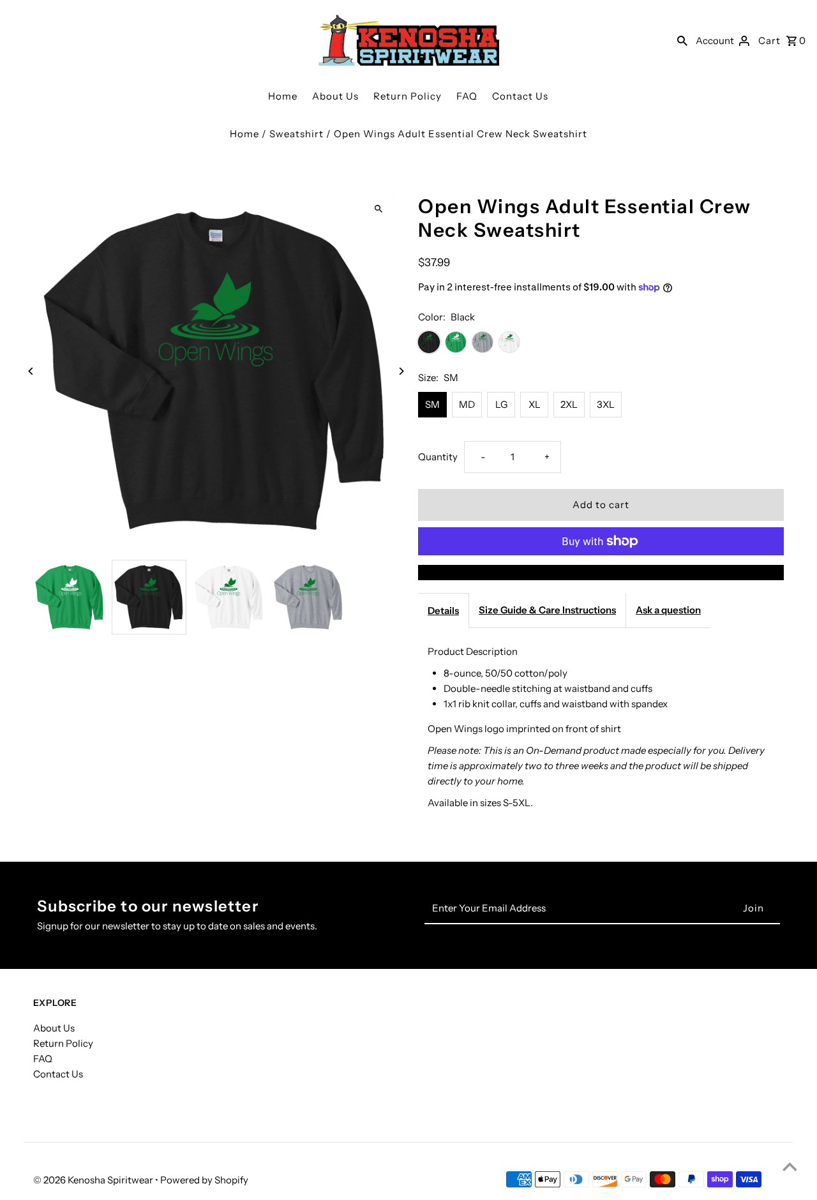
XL (534, 404)
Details (443, 610)
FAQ (466, 96)
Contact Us (520, 96)
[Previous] (31, 371)
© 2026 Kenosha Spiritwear (94, 1180)
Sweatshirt (296, 134)
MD (467, 404)
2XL (569, 404)
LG (501, 404)
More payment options (601, 572)
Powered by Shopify (204, 1180)
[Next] (400, 371)
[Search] (682, 40)
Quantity (438, 457)
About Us (335, 96)
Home (282, 96)
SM (432, 404)
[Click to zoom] (378, 209)
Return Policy (407, 96)
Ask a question (668, 610)
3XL (606, 404)
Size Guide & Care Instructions (547, 610)
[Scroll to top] (790, 1166)
